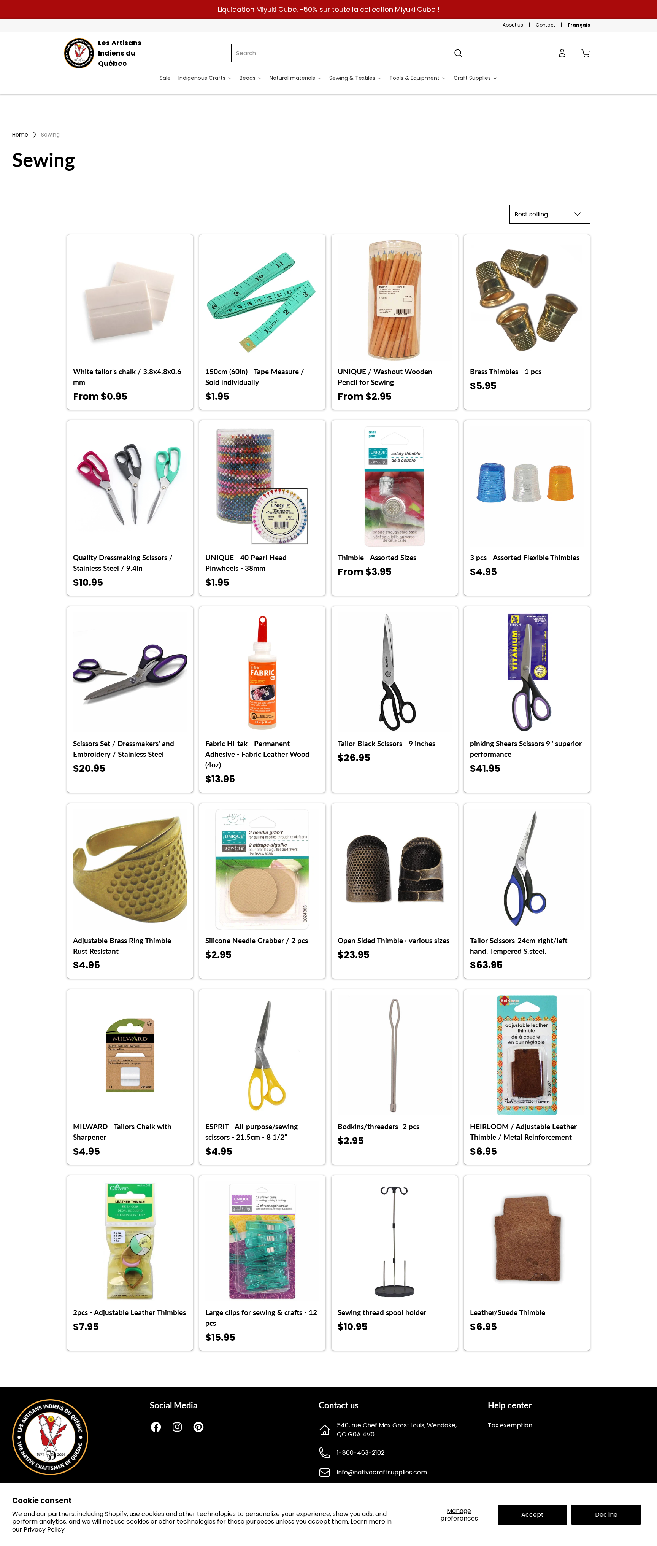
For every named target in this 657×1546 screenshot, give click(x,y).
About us (513, 25)
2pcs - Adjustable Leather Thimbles (129, 1312)
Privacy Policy (44, 1529)
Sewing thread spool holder (382, 1312)
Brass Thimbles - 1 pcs (505, 371)
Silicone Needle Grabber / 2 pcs (256, 940)
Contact (545, 25)
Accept (532, 1514)
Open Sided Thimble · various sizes (393, 940)
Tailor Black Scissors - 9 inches (386, 743)
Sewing (50, 134)
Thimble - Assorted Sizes (377, 557)
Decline (606, 1514)
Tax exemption (510, 1425)
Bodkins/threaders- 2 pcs (378, 1126)
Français (579, 25)
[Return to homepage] (50, 1473)
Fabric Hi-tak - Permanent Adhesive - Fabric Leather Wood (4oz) (257, 754)
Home (20, 134)
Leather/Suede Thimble (507, 1312)
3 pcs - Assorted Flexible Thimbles (524, 557)
